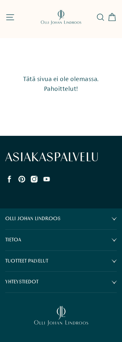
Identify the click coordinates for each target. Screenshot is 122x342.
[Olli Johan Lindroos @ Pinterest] (22, 178)
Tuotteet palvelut (26, 261)
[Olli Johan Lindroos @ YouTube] (46, 178)
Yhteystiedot (21, 281)
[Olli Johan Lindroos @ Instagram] (34, 178)
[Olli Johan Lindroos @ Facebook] (9, 178)
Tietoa (13, 239)
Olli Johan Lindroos (33, 218)
